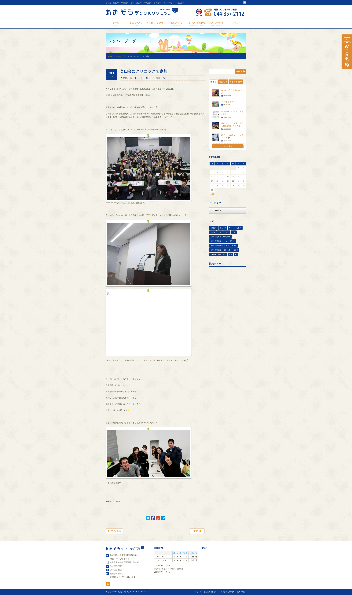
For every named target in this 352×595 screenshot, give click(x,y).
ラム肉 (213, 232)
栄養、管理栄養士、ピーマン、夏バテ (223, 245)
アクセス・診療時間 (156, 23)
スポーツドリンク (235, 228)
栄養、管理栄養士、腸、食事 (220, 250)
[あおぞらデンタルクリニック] (142, 16)
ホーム (116, 23)
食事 (230, 254)
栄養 (233, 232)
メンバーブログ (121, 56)
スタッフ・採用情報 (196, 23)
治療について (176, 23)
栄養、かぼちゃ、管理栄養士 (220, 237)
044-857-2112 (116, 566)
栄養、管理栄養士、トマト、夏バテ (223, 241)
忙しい (227, 232)
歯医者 (235, 250)
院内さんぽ (241, 592)
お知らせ (223, 82)
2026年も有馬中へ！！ (231, 102)
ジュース (223, 228)
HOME (110, 56)
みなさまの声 (236, 82)
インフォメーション (216, 23)
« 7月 (211, 194)
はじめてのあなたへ (211, 592)
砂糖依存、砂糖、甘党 (218, 254)
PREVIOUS (116, 531)
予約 (219, 232)
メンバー (140, 78)
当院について (136, 23)
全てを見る (228, 146)
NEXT (195, 531)
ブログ (236, 23)
